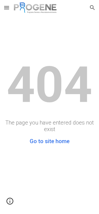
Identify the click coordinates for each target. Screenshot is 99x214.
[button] (6, 7)
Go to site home (50, 141)
